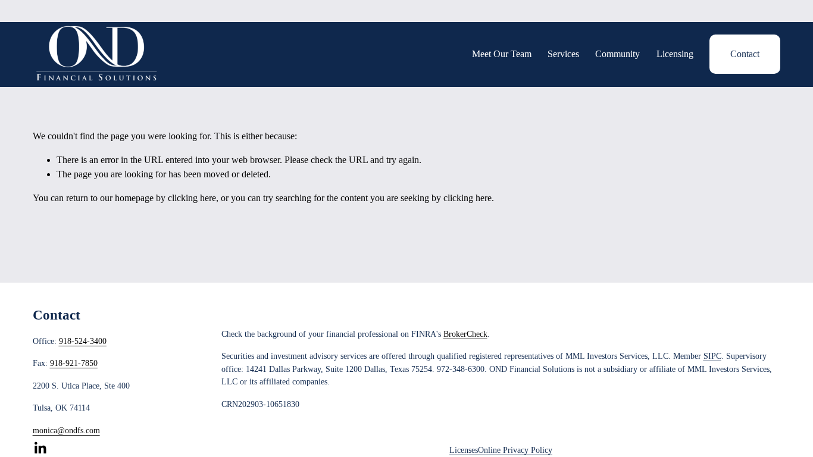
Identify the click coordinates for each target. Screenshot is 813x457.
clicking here (192, 198)
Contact (744, 54)
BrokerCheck (465, 334)
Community (617, 54)
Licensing (674, 54)
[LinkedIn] (40, 448)
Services (563, 54)
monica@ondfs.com (66, 430)
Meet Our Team (501, 54)
